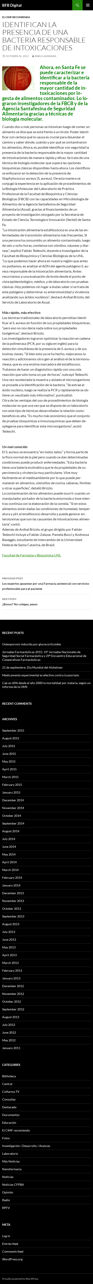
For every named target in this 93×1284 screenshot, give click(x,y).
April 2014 (9, 862)
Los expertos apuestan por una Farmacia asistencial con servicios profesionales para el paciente (45, 583)
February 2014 (12, 877)
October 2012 (11, 1001)
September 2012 (13, 1009)
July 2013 (8, 932)
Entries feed (10, 1243)
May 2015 (9, 761)
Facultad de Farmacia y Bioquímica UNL (31, 555)
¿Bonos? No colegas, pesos (19, 601)
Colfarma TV (10, 1091)
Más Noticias (11, 1161)
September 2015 (13, 730)
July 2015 (8, 746)
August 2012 (10, 1017)
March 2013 (10, 963)
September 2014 (13, 823)
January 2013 (11, 978)
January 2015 (11, 792)
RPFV (6, 1208)
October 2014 (11, 815)
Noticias (7, 1177)
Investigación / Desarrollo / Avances (26, 1146)
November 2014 (13, 808)
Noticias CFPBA (13, 1184)
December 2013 (13, 893)
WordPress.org (12, 1259)
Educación (9, 1122)
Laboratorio (10, 1153)
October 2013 (11, 908)
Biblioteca (9, 1076)
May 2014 (9, 854)
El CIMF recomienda (16, 17)
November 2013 (13, 901)
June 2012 (9, 1032)
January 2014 (11, 885)
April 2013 (9, 955)
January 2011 (11, 1048)
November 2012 (13, 994)
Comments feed (12, 1251)
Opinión (7, 1192)
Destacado (9, 1107)
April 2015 (9, 769)
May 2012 (9, 1040)
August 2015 (10, 738)
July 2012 (8, 1025)
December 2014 (13, 800)
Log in (6, 1236)
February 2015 (12, 784)
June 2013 (9, 939)
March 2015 (10, 777)
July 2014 (8, 839)
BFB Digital (12, 5)
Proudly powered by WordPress (20, 1278)
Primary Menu (88, 5)
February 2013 (12, 970)
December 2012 (13, 986)
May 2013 (9, 947)
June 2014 (9, 846)
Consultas (9, 1099)
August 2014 (10, 831)
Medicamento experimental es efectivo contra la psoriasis (40, 675)
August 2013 (10, 924)
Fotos (6, 1138)
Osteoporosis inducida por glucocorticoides (31, 644)
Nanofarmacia (11, 1169)
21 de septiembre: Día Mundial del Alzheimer (32, 667)
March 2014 (10, 870)
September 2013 (13, 916)
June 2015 (9, 753)
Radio (6, 1200)
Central (7, 1084)
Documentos (10, 1115)
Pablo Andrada (45, 56)
